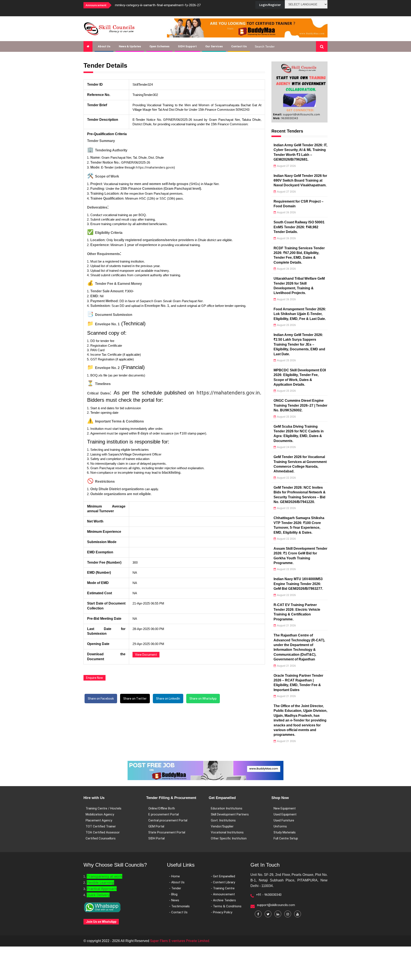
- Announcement (223, 894)
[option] (169, 5)
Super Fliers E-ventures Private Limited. (180, 941)
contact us (239, 46)
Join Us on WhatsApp (101, 921)
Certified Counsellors (101, 838)
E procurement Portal (163, 814)
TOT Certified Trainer (101, 826)
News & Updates (130, 46)
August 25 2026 (286, 325)
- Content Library (223, 882)
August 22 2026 (286, 477)
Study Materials (285, 832)
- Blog (173, 894)
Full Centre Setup (286, 838)
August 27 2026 (286, 165)
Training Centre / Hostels (103, 808)
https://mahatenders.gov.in (155, 167)
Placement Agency (99, 820)
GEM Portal (156, 826)
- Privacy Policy (221, 912)
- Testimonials (179, 906)
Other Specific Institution (229, 838)
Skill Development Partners (230, 814)
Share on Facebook (101, 698)
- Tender (175, 888)
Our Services (214, 46)
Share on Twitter (135, 698)
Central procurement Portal (167, 820)
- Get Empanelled (223, 876)
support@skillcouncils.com (276, 905)
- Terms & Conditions (226, 906)
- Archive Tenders (223, 900)
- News (174, 900)
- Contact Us (178, 912)
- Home (174, 876)
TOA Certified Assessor (103, 832)
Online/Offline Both (161, 808)
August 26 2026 (286, 212)
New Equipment (285, 808)
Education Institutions (226, 808)
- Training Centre (223, 888)
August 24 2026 (286, 447)
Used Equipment (285, 814)
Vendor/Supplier (222, 826)
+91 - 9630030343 (268, 895)
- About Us (177, 882)
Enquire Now (94, 677)
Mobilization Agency (100, 814)
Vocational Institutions (227, 832)
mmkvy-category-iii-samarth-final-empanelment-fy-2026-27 (158, 5)
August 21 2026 (286, 625)
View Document (146, 654)
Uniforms (280, 826)
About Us (104, 46)
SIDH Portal (156, 838)
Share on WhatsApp (203, 698)
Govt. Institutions (223, 820)
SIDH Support (187, 46)
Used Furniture (284, 820)
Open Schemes (159, 46)
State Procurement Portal (166, 832)
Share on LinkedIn (168, 698)
